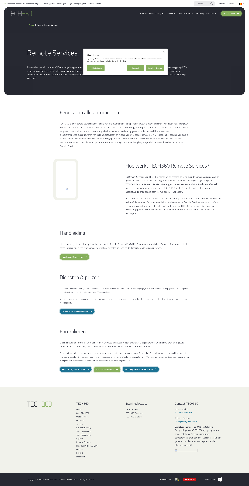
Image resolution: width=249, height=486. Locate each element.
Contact (79, 449)
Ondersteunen (82, 416)
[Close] (164, 52)
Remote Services (51, 25)
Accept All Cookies (155, 68)
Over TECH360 (82, 413)
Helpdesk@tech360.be (187, 421)
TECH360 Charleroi (134, 416)
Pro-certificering (83, 427)
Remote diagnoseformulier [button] (73, 369)
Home (39, 25)
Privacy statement (86, 479)
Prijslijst (79, 438)
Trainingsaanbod (83, 431)
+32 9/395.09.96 (184, 412)
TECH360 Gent (132, 409)
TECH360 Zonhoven (134, 413)
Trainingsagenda (83, 434)
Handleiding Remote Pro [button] (72, 256)
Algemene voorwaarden (68, 479)
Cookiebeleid (121, 61)
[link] (222, 3)
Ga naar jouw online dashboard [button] (75, 311)
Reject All (135, 68)
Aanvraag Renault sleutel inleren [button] (139, 369)
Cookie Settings (96, 68)
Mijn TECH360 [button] (229, 13)
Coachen (80, 420)
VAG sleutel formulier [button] (105, 369)
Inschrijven (80, 456)
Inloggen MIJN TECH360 (87, 445)
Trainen (79, 424)
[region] (125, 62)
